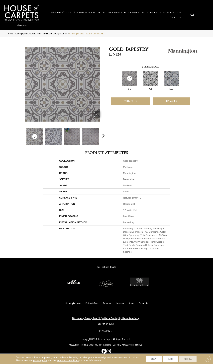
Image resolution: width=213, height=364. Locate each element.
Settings (188, 359)
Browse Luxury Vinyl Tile (57, 33)
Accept (154, 359)
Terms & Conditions (89, 345)
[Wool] (150, 78)
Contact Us (130, 101)
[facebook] (103, 352)
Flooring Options (22, 33)
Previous (23, 135)
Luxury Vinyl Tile (37, 33)
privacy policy (40, 360)
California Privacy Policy (123, 345)
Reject (170, 359)
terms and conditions (68, 360)
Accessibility (74, 345)
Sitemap (138, 345)
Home (10, 33)
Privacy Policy (105, 345)
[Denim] (171, 78)
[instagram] (108, 352)
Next (102, 135)
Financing (171, 101)
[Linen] (129, 78)
